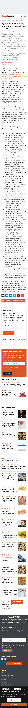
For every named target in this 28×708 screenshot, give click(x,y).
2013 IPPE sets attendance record (8, 435)
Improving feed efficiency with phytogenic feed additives (7, 447)
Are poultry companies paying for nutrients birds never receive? (9, 569)
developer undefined (7, 62)
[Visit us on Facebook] (2, 659)
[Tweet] (14, 295)
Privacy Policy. (17, 370)
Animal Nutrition (7, 20)
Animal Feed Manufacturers (10, 382)
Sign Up (7, 374)
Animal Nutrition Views (8, 473)
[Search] (21, 16)
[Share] (6, 295)
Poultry (19, 20)
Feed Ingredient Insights (6, 485)
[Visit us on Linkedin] (5, 659)
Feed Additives (6, 443)
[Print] (2, 295)
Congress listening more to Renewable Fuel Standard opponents (8, 414)
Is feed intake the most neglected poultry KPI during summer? (7, 477)
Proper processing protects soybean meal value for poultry (9, 489)
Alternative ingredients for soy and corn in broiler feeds (8, 581)
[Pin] (18, 295)
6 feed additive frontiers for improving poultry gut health (9, 524)
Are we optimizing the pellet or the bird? (9, 545)
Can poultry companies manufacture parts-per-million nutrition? (8, 511)
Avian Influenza (6, 390)
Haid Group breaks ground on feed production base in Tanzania (13, 385)
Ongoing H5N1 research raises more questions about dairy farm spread (9, 394)
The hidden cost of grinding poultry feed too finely (8, 500)
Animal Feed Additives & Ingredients (9, 520)
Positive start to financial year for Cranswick (7, 558)
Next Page (17, 602)
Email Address (8, 325)
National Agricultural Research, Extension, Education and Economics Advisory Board (13, 76)
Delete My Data (14, 663)
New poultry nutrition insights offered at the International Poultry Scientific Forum (8, 425)
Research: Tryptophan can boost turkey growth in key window (9, 592)
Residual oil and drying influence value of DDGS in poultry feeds (9, 535)
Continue (14, 704)
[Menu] (25, 16)
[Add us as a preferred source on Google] (22, 295)
